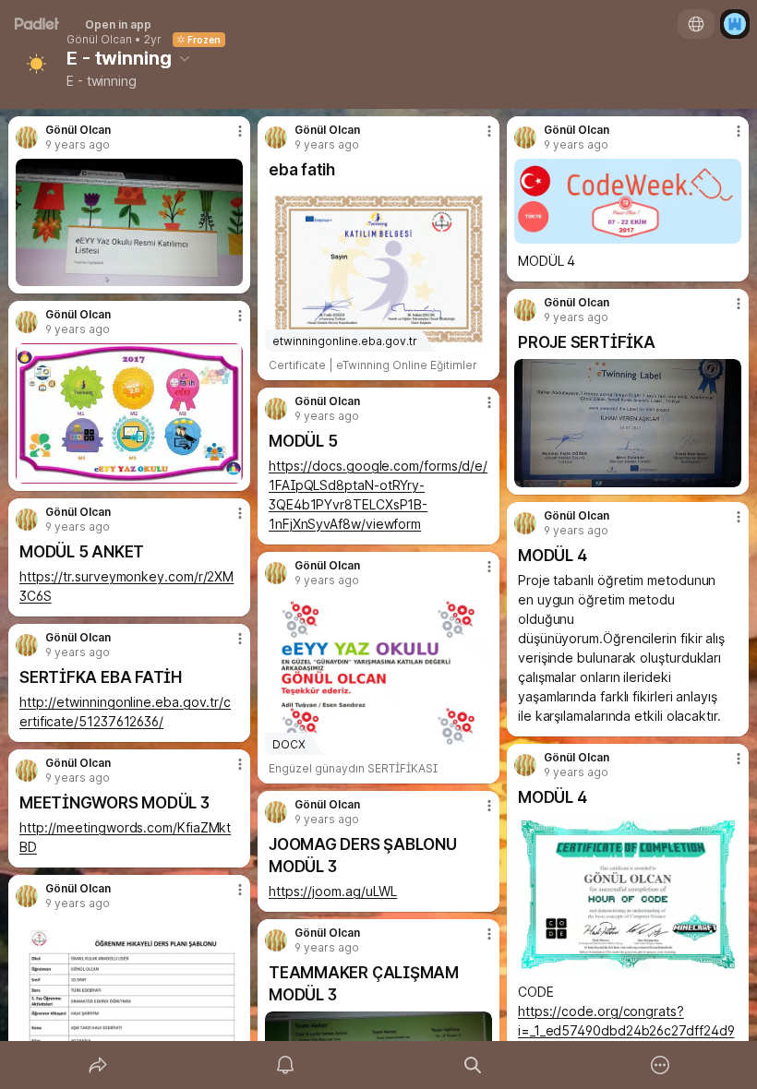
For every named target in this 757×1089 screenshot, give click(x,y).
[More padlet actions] (660, 1065)
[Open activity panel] (285, 1065)
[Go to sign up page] (735, 24)
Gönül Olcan (99, 39)
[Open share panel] (97, 1065)
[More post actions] (228, 138)
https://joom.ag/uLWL (333, 891)
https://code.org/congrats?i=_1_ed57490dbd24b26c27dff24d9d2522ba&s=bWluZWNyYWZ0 (626, 1030)
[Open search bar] (472, 1065)
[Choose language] (696, 24)
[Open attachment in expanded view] (129, 222)
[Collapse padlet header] (184, 58)
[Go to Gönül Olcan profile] (27, 137)
